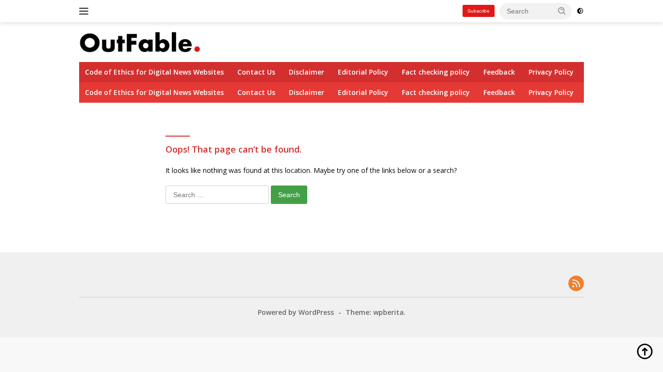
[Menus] (85, 11)
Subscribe (478, 11)
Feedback (499, 72)
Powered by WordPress (296, 312)
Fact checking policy (436, 72)
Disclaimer (306, 72)
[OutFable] (139, 41)
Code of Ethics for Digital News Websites (154, 72)
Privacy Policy (551, 72)
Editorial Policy (363, 72)
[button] (562, 10)
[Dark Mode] (580, 11)
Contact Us (256, 72)
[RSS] (576, 284)
